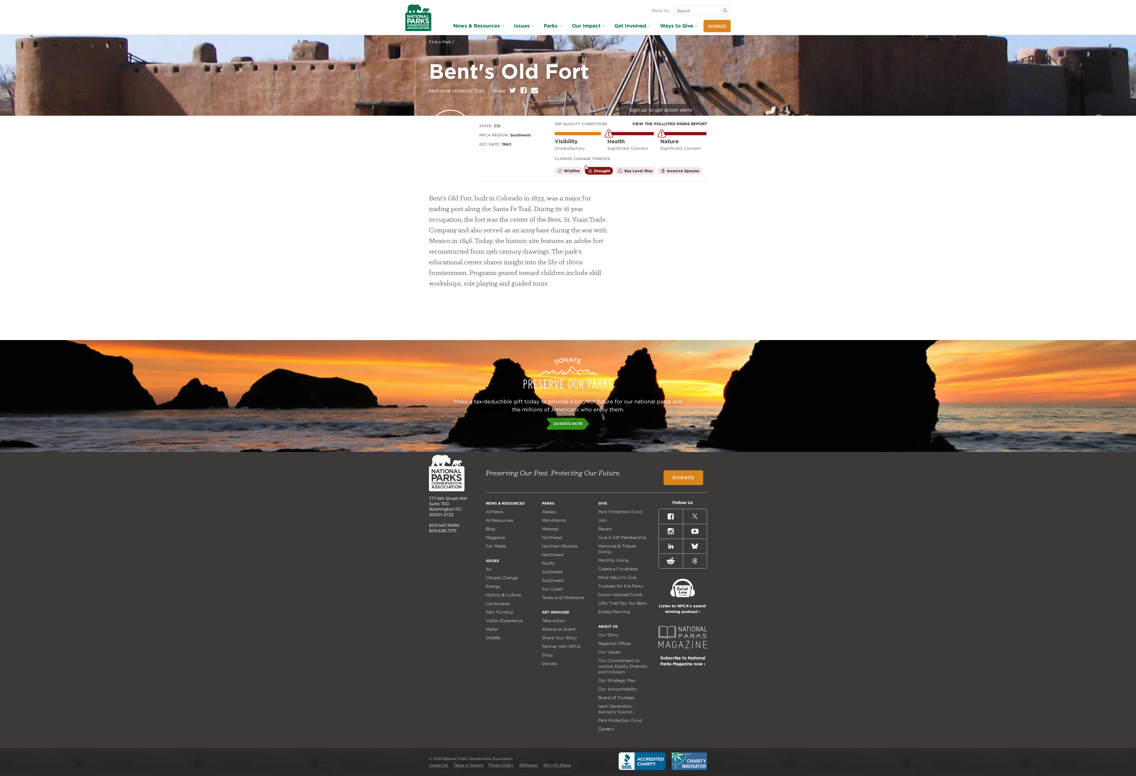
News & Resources (476, 26)
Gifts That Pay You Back (622, 603)
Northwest (553, 554)
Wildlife (493, 637)
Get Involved (630, 26)
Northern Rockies (560, 546)
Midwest (550, 529)
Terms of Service (468, 765)
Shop (547, 655)
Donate (717, 26)
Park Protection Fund (620, 511)
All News (494, 511)
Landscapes (498, 603)
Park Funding (499, 612)
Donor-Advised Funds (620, 594)
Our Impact (586, 26)
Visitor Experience (504, 620)
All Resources (499, 520)
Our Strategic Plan (617, 680)
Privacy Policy (501, 765)
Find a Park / (441, 42)
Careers (606, 729)
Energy (493, 586)
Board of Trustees (616, 697)
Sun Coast (552, 589)
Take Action (554, 620)
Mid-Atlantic (554, 520)
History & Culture (503, 595)
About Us (660, 10)
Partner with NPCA (561, 646)
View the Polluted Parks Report (669, 124)
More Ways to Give (617, 577)
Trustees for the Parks (620, 586)
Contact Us (438, 765)
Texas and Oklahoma (563, 597)
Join (602, 520)
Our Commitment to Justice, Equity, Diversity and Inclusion (622, 666)
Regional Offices (614, 643)
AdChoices (528, 765)
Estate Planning (614, 611)
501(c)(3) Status (557, 765)
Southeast (552, 571)
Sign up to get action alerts (660, 110)
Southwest (553, 580)
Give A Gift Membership (622, 537)
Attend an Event (559, 629)
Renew (605, 529)
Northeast (552, 537)
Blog (490, 529)
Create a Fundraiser (618, 568)
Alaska (548, 511)
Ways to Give (676, 26)
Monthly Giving (613, 560)
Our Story (608, 634)
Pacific (548, 563)
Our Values (609, 652)
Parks (551, 26)
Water (492, 629)
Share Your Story (559, 637)
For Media (496, 546)
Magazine (495, 537)
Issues (522, 26)
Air (489, 569)
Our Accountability (617, 689)
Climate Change (502, 577)
